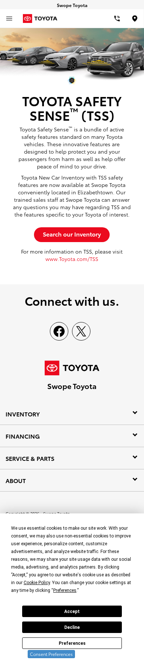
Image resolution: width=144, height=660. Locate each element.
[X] (81, 331)
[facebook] (59, 331)
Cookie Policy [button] (37, 582)
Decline (72, 627)
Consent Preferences (51, 654)
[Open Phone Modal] (117, 18)
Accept (72, 611)
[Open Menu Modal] (9, 18)
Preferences (72, 643)
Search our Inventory (72, 234)
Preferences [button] (64, 590)
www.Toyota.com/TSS (71, 258)
